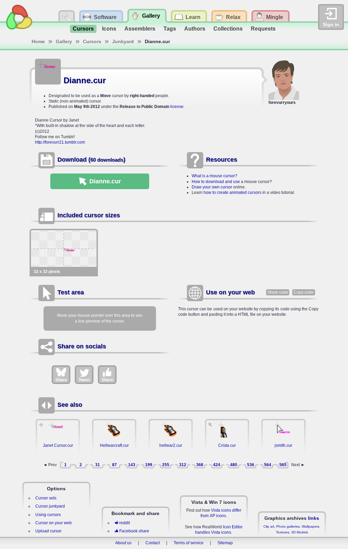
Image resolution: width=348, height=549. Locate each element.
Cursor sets (45, 498)
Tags (169, 29)
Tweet (84, 380)
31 (97, 464)
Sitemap (225, 543)
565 (282, 464)
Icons (109, 29)
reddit (124, 522)
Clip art (268, 526)
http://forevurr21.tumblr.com (60, 142)
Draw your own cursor (212, 187)
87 (114, 464)
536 (250, 464)
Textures (282, 532)
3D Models (299, 532)
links (313, 518)
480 (233, 464)
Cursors (83, 29)
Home (38, 41)
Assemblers (139, 29)
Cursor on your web (53, 522)
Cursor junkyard (50, 506)
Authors (194, 29)
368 (199, 464)
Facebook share (134, 531)
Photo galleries (288, 526)
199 (148, 464)
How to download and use (216, 181)
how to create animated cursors (232, 192)
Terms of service (189, 543)
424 (216, 464)
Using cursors (48, 514)
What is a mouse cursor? (214, 175)
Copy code (304, 292)
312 (182, 464)
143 (131, 464)
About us (123, 543)
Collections (228, 29)
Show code (277, 292)
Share (61, 380)
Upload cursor (48, 531)
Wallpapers (310, 526)
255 (165, 464)
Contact (152, 543)
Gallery (64, 41)
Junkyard (123, 41)
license (177, 106)
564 (267, 464)
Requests (263, 29)
